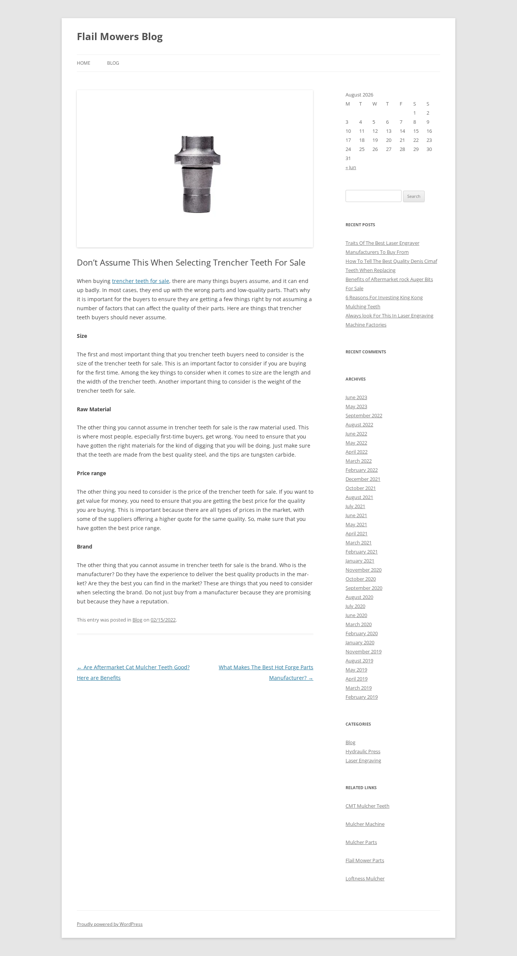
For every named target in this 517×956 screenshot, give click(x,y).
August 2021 (359, 497)
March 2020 (359, 624)
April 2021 (357, 533)
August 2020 (359, 597)
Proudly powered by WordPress (110, 924)
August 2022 (359, 424)
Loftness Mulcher (365, 878)
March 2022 (359, 460)
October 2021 (361, 488)
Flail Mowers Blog (120, 36)
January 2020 (360, 642)
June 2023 (356, 397)
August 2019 (359, 660)
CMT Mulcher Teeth (367, 805)
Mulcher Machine (365, 824)
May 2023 (356, 406)
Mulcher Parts (361, 842)
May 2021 (356, 524)
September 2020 (364, 587)
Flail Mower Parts (365, 860)
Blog (113, 63)
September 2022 (364, 415)
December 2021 (363, 479)
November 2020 (364, 569)
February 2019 (362, 696)
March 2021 (359, 542)
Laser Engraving (363, 760)
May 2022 (356, 442)
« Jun (351, 167)
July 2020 (355, 606)
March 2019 (359, 687)
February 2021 (362, 551)
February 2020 (362, 633)
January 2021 (360, 560)
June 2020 (356, 615)
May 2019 (356, 669)
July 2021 (355, 506)
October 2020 (361, 578)
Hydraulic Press (363, 751)
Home (83, 63)
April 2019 (357, 678)
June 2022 (356, 433)
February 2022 (362, 469)
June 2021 (356, 515)
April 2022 (357, 451)
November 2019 (364, 651)
